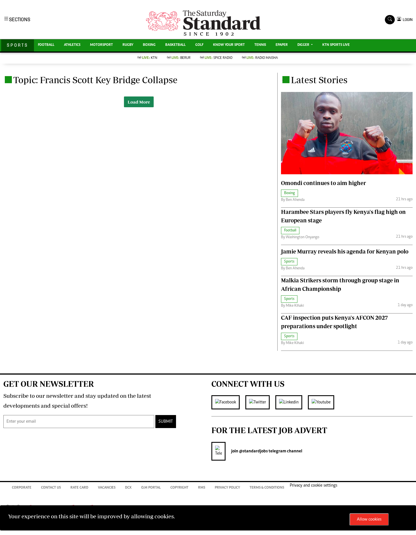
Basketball (175, 45)
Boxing (149, 45)
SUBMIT (165, 421)
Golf (199, 45)
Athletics (72, 45)
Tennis (260, 45)
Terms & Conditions (267, 488)
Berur (180, 58)
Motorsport (101, 45)
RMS (201, 488)
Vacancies (106, 488)
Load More (139, 101)
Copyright (179, 488)
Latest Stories (319, 80)
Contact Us (51, 488)
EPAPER (282, 45)
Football (46, 45)
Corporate (21, 488)
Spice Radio (218, 58)
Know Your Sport (229, 45)
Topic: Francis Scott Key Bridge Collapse (95, 80)
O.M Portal (151, 488)
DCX (128, 488)
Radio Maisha (262, 58)
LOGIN (407, 19)
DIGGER (303, 45)
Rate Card (79, 488)
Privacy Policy (227, 488)
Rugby (128, 45)
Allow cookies (369, 519)
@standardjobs (253, 451)
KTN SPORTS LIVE (336, 45)
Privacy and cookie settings (313, 485)
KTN (149, 58)
